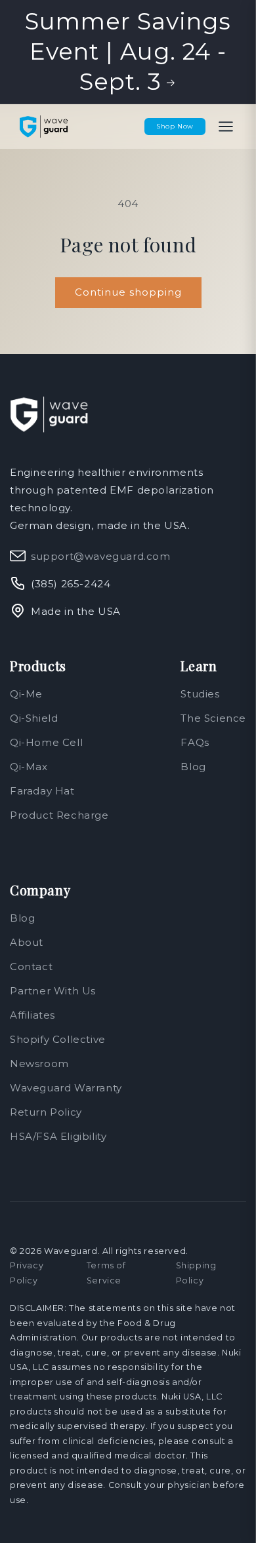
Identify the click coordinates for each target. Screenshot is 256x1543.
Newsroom (39, 1063)
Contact (31, 966)
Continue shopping (128, 292)
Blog (193, 766)
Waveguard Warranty (66, 1088)
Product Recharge (59, 815)
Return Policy (46, 1112)
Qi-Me (26, 694)
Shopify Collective (58, 1039)
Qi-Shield (34, 718)
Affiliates (32, 1015)
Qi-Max (29, 766)
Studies (200, 694)
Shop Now (175, 126)
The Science (213, 718)
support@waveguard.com (101, 556)
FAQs (195, 742)
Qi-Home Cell (46, 742)
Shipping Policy (196, 1272)
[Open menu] (225, 126)
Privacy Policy (26, 1272)
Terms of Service (106, 1272)
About (26, 942)
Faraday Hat (42, 791)
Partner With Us (53, 991)
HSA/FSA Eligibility (58, 1136)
